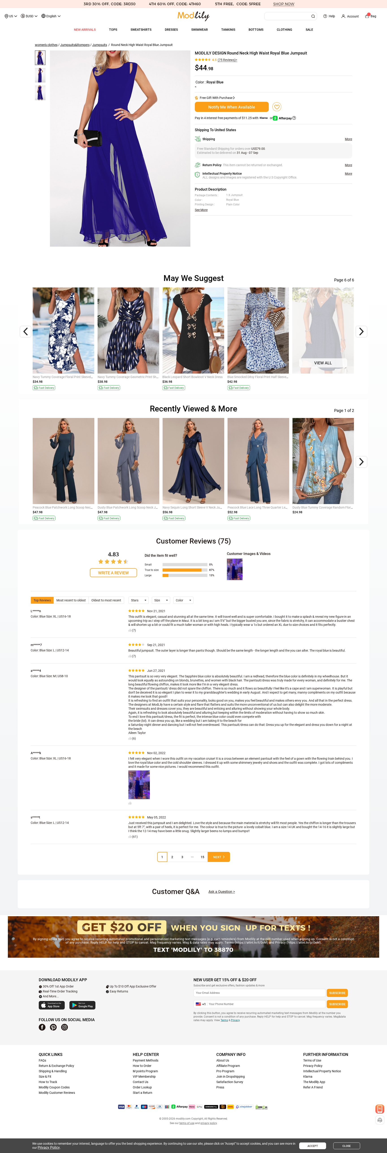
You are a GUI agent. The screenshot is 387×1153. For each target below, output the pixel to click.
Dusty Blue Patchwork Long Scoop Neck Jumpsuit (132, 507)
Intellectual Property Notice (322, 1071)
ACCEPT (312, 1146)
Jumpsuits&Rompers (75, 45)
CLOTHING (284, 29)
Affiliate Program (228, 1066)
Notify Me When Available (231, 107)
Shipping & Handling (53, 1071)
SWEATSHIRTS (141, 29)
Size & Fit (45, 1076)
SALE (309, 29)
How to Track (48, 1082)
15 (202, 857)
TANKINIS (228, 29)
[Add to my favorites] (276, 106)
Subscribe (337, 993)
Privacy (235, 1020)
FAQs (42, 1060)
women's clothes (46, 45)
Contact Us (140, 1082)
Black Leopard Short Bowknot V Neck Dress (192, 377)
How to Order (142, 1066)
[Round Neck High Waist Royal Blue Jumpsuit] (120, 148)
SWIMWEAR (199, 29)
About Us (222, 1060)
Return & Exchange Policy (56, 1066)
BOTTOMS (256, 29)
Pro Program (225, 1071)
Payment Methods (145, 1060)
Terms (224, 1020)
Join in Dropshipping (230, 1076)
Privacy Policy (312, 1066)
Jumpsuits (99, 45)
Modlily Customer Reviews (57, 1092)
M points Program (145, 1071)
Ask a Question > (222, 892)
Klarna (307, 1076)
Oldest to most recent (106, 600)
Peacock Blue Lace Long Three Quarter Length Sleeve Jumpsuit (271, 507)
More (348, 139)
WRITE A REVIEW (113, 572)
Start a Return (142, 1092)
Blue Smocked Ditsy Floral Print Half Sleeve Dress (261, 377)
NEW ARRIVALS (85, 29)
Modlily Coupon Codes (54, 1087)
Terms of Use (312, 1060)
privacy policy (208, 1123)
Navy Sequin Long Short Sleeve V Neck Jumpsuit (196, 507)
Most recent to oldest (71, 600)
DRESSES (171, 29)
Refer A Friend (313, 1087)
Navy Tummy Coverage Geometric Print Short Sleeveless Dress (141, 377)
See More (201, 210)
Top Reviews (42, 600)
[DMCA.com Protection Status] (262, 1107)
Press (220, 1087)
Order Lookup (142, 1087)
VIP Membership (144, 1076)
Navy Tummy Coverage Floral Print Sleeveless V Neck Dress (73, 377)
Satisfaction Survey (229, 1082)
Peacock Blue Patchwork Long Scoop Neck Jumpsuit (69, 507)
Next (217, 857)
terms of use (186, 1123)
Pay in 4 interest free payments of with (234, 118)
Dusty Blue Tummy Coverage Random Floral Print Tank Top (333, 507)
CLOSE (346, 1146)
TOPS (113, 29)
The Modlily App (314, 1082)
